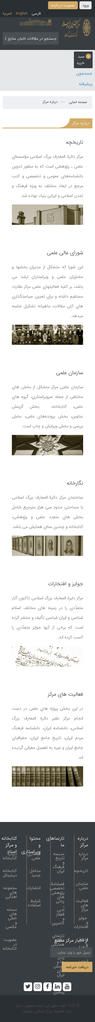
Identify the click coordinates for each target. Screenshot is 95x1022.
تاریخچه (74, 142)
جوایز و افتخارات (65, 584)
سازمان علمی (69, 373)
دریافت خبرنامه (77, 967)
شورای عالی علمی (65, 253)
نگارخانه (74, 483)
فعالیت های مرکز (65, 694)
